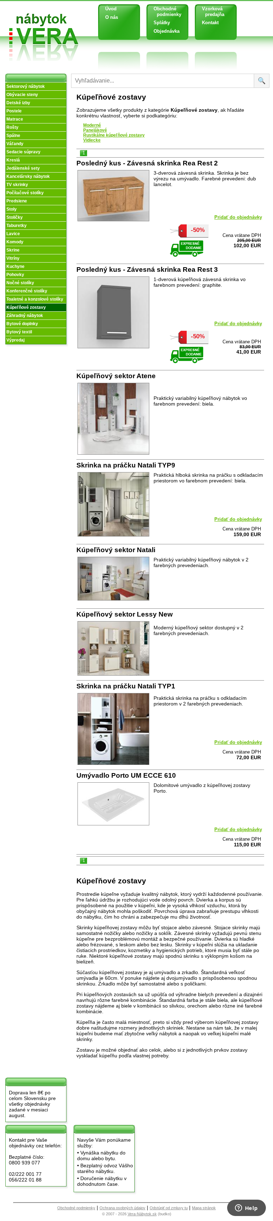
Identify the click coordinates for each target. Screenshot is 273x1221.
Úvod (111, 8)
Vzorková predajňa (210, 11)
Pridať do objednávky (238, 217)
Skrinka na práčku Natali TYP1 (125, 686)
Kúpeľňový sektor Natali (115, 550)
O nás (111, 17)
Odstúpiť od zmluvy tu (169, 1208)
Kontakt (210, 22)
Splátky (162, 22)
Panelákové (95, 130)
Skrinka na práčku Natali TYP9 (125, 465)
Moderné (92, 125)
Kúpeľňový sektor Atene (116, 376)
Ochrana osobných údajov (122, 1208)
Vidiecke (92, 140)
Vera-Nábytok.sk (142, 1214)
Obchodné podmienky (164, 11)
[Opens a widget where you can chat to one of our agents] (246, 1208)
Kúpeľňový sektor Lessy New (124, 614)
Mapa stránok (204, 1208)
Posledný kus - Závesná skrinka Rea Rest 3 (147, 269)
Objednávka (167, 31)
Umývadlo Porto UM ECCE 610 (126, 775)
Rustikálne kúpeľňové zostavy (114, 135)
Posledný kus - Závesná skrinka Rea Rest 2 (147, 163)
